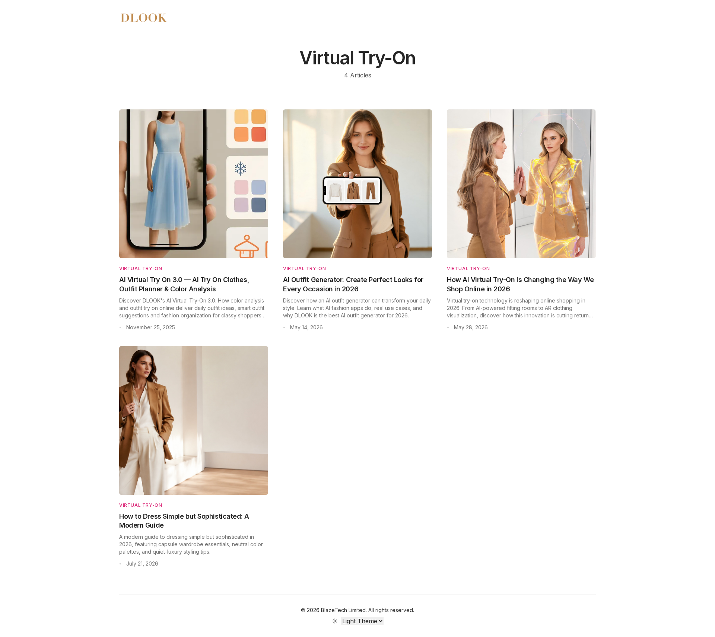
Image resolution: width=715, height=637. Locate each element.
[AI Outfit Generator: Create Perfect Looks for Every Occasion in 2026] (357, 183)
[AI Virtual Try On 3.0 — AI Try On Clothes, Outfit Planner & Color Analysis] (193, 183)
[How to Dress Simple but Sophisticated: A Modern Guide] (193, 420)
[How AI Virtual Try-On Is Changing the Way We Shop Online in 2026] (521, 183)
